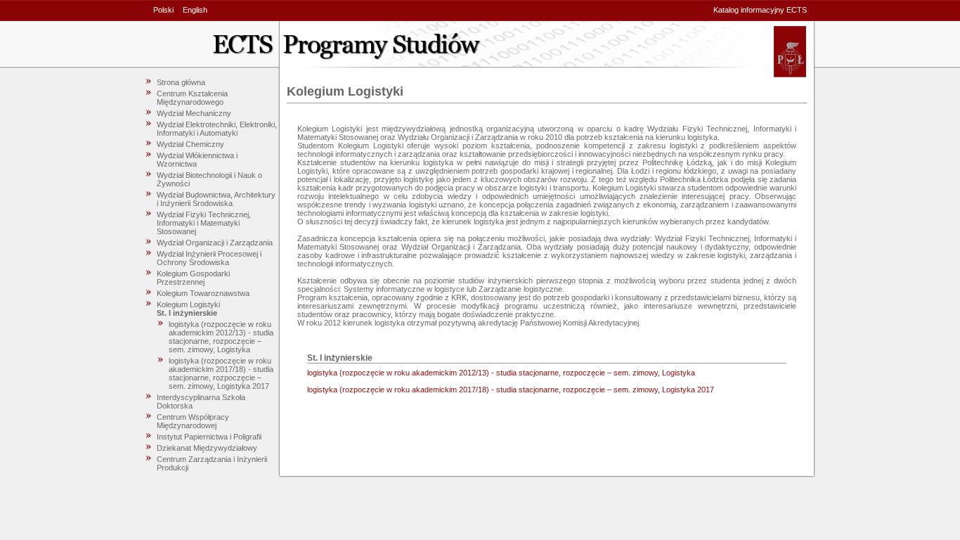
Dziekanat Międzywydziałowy (207, 448)
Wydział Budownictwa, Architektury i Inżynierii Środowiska (216, 199)
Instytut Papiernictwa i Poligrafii (209, 436)
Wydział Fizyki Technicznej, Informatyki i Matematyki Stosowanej (204, 223)
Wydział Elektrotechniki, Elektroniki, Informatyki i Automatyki (217, 128)
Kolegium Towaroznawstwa (203, 293)
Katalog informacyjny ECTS (760, 10)
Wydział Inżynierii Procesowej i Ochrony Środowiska (209, 258)
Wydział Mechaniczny (194, 113)
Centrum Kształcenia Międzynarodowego (192, 97)
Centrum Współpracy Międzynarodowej (193, 421)
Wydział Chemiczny (190, 144)
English (195, 10)
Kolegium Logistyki (188, 304)
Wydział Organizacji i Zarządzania (215, 242)
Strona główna (181, 82)
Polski (163, 10)
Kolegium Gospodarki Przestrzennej (193, 277)
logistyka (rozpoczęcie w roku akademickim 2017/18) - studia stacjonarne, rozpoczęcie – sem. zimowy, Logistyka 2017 (221, 373)
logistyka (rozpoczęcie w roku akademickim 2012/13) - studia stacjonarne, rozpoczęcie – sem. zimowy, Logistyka (221, 337)
